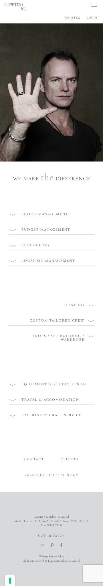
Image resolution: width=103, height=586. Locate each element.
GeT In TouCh (51, 536)
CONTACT (34, 459)
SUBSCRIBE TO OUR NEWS (51, 475)
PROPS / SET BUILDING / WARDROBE (58, 338)
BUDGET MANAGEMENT (45, 230)
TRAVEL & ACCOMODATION (50, 400)
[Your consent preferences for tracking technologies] (10, 580)
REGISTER (72, 18)
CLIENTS (70, 459)
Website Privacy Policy (51, 557)
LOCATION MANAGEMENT (48, 261)
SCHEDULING (35, 245)
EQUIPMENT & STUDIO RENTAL (54, 384)
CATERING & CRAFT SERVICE (51, 415)
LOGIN (92, 18)
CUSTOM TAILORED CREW (57, 320)
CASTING (75, 305)
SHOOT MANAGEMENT (44, 214)
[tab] (51, 214)
